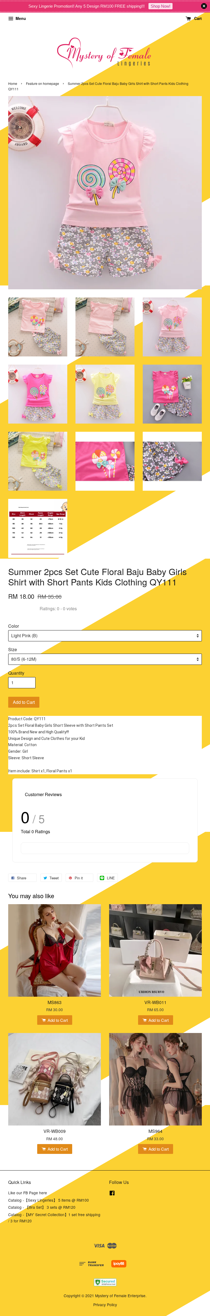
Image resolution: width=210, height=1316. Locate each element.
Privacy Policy (105, 1304)
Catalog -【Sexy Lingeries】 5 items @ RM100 (48, 1200)
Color (13, 626)
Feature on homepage (42, 83)
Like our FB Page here (27, 1192)
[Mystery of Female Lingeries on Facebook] (112, 1193)
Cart (197, 18)
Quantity (16, 673)
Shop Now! (160, 6)
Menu (20, 18)
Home (12, 83)
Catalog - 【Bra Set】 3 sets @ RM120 (41, 1207)
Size (12, 649)
